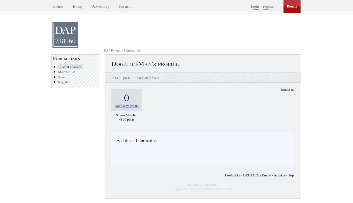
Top (291, 174)
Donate (292, 6)
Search (62, 77)
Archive (280, 174)
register (269, 6)
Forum (125, 6)
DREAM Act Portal (257, 174)
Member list (66, 71)
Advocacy (101, 6)
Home (57, 6)
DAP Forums (112, 50)
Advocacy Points (127, 105)
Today (77, 6)
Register (64, 81)
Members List (132, 50)
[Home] (65, 46)
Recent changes (70, 66)
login (255, 6)
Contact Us (233, 174)
